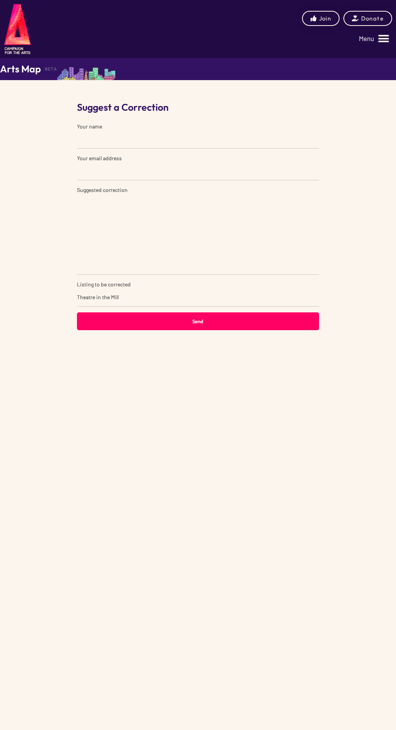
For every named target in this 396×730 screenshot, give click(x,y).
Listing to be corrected (104, 284)
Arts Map (20, 69)
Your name (89, 126)
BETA (51, 69)
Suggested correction (102, 190)
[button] (374, 38)
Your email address (99, 158)
